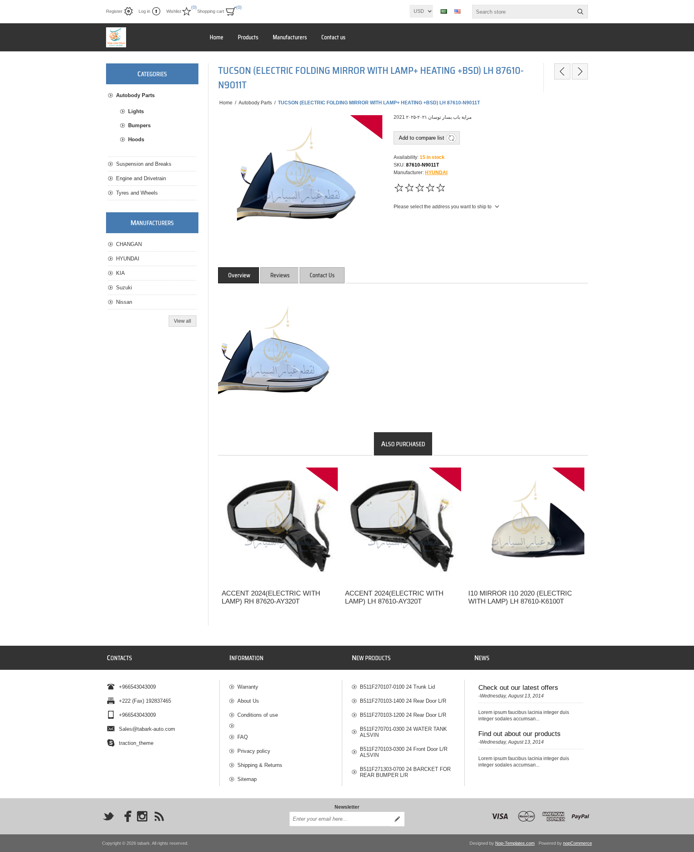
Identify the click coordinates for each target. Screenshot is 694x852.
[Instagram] (142, 816)
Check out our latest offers (518, 687)
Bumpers (139, 125)
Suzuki (124, 288)
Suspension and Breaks (143, 164)
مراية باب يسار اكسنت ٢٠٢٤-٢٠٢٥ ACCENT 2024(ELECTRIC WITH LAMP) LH (393, 478)
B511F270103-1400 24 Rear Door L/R (403, 701)
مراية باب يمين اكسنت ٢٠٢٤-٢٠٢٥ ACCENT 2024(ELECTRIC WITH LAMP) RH (270, 478)
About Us (248, 701)
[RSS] (159, 816)
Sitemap (247, 779)
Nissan (124, 302)
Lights (136, 111)
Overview (239, 275)
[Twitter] (108, 816)
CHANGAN (129, 244)
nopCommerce (577, 843)
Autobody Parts (135, 95)
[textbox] (523, 11)
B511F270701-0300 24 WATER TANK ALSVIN (403, 732)
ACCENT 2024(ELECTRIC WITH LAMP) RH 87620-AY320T (271, 597)
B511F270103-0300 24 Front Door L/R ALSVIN (403, 752)
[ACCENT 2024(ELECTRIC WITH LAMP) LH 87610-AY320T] (403, 525)
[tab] (239, 275)
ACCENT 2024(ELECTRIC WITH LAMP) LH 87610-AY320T (394, 597)
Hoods (136, 139)
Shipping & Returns (259, 765)
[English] (457, 11)
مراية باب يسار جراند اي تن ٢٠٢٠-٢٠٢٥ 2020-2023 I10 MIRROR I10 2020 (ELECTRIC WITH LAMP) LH (525, 482)
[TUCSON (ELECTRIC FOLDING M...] (562, 71)
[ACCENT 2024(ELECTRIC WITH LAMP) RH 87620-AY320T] (279, 525)
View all (182, 321)
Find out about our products (519, 734)
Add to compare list (421, 138)
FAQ (242, 737)
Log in (144, 11)
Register (114, 11)
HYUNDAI (436, 172)
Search (580, 11)
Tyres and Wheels (137, 193)
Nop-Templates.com (515, 843)
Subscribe (397, 819)
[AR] (443, 11)
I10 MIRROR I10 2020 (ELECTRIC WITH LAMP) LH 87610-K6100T (520, 597)
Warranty (247, 687)
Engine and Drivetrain (141, 178)
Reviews (280, 275)
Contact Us (322, 275)
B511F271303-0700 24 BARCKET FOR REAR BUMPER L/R (405, 772)
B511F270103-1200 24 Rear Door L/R (403, 715)
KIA (120, 273)
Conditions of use (257, 715)
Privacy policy (253, 751)
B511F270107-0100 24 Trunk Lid (397, 687)
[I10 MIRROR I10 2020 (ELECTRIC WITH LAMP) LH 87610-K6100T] (526, 525)
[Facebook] (125, 816)
